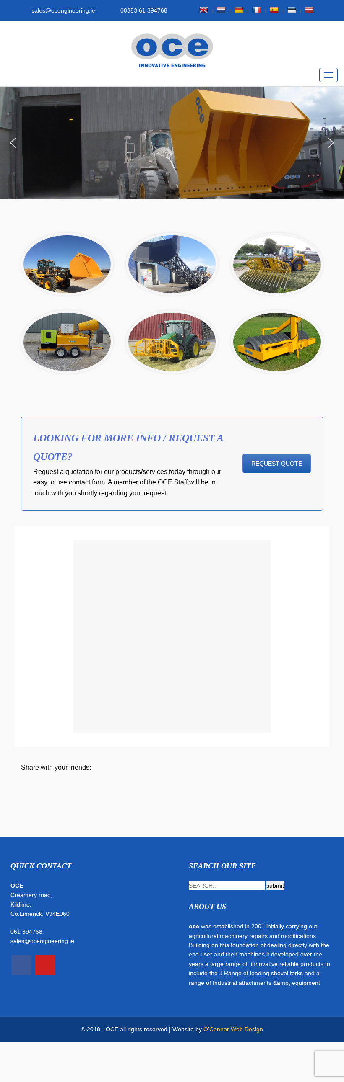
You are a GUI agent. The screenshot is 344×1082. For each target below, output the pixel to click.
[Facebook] (21, 965)
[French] (256, 9)
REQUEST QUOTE (276, 463)
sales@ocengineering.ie (42, 941)
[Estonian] (291, 9)
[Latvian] (309, 9)
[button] (13, 142)
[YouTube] (45, 965)
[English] (203, 9)
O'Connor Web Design (233, 1029)
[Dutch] (221, 9)
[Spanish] (274, 9)
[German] (239, 9)
